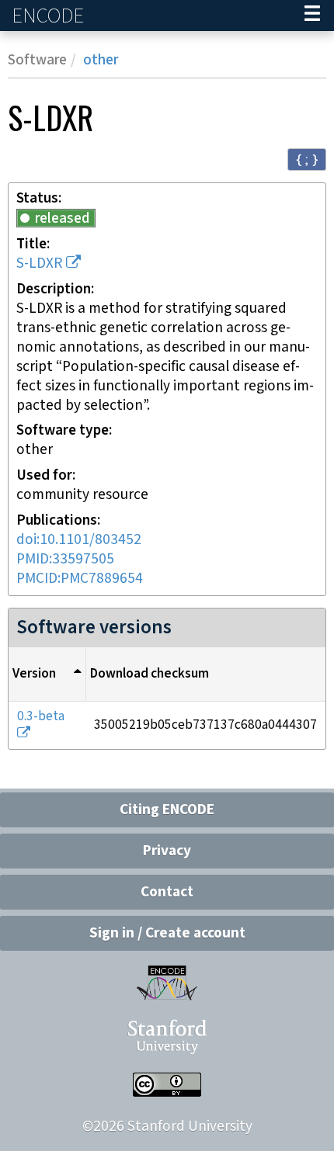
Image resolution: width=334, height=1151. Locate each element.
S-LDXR (39, 263)
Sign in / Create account (167, 933)
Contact (167, 892)
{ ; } (307, 159)
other (100, 60)
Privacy (167, 851)
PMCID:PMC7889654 (79, 578)
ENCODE (50, 15)
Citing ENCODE (167, 810)
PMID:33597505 (65, 559)
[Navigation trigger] (312, 15)
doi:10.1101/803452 (78, 539)
